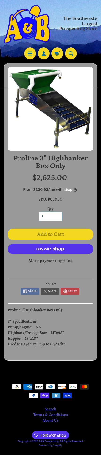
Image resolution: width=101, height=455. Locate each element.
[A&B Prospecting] (27, 24)
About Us (50, 420)
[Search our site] (71, 53)
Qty (50, 209)
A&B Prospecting (49, 441)
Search (50, 409)
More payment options (50, 261)
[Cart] (57, 53)
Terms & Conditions (50, 415)
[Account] (44, 53)
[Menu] (30, 53)
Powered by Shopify (50, 445)
